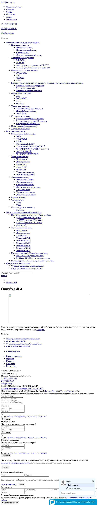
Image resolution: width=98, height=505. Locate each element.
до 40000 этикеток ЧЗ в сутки (29, 222)
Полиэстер (21, 169)
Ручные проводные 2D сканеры (30, 118)
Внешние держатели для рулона (30, 85)
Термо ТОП (21, 167)
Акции (9, 17)
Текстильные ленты (19, 177)
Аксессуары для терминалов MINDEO (33, 68)
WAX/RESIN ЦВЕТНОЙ (27, 154)
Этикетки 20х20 (23, 243)
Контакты (10, 14)
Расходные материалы (15, 131)
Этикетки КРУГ (23, 238)
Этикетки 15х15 (23, 240)
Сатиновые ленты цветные (28, 187)
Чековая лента (17, 200)
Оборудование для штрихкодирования (23, 42)
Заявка (4, 275)
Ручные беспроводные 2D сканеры (31, 121)
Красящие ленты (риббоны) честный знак (29, 253)
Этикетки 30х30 (23, 245)
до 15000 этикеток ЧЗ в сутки (29, 220)
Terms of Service (67, 391)
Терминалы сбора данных (22, 57)
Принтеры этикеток (20, 45)
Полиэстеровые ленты (26, 195)
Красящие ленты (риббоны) (23, 134)
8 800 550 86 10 (7, 381)
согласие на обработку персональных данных (27, 416)
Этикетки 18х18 (23, 248)
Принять (5, 467)
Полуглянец (21, 159)
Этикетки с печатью (25, 172)
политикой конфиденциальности (15, 463)
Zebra (18, 80)
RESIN (19, 141)
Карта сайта (11, 366)
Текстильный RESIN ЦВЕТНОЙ (30, 146)
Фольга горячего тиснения (22, 207)
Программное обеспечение (18, 263)
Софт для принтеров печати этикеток (27, 266)
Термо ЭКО (21, 164)
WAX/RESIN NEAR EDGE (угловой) (32, 149)
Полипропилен (23, 162)
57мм (18, 202)
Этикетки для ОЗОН (25, 174)
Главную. (40, 329)
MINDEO (20, 60)
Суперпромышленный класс (28, 55)
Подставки (21, 113)
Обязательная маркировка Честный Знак (23, 212)
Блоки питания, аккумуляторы (29, 108)
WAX (18, 136)
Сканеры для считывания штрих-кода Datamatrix (32, 261)
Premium (20, 210)
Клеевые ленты (23, 189)
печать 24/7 (21, 225)
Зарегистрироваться (9, 484)
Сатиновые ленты (24, 182)
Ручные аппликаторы (25, 88)
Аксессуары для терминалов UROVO (32, 65)
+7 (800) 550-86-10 (9, 28)
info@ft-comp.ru (8, 2)
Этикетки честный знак (21, 228)
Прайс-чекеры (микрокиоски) (24, 126)
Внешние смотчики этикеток (29, 90)
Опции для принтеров (21, 93)
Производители (13, 351)
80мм (18, 205)
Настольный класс (24, 47)
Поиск (4, 273)
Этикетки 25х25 (23, 250)
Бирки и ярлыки (18, 197)
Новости (10, 361)
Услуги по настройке (20, 128)
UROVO (20, 62)
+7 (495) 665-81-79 (9, 24)
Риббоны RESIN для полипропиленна (33, 258)
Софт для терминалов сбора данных (27, 268)
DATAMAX (21, 73)
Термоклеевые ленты (25, 192)
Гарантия (10, 9)
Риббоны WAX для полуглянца (30, 255)
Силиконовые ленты (25, 184)
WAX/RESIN (22, 139)
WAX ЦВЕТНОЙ (24, 151)
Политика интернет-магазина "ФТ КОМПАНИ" (22, 388)
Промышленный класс (26, 50)
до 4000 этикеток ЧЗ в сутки (28, 217)
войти (22, 484)
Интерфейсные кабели (26, 111)
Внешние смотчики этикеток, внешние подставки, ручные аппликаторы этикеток (47, 83)
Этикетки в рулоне (19, 156)
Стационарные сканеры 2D (28, 123)
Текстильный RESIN (25, 144)
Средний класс (22, 52)
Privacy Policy (51, 391)
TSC (18, 75)
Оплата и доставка (14, 7)
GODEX (20, 78)
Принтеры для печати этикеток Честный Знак (31, 215)
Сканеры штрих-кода (20, 116)
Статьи (9, 12)
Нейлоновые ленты (24, 179)
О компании (11, 19)
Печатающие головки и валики (25, 70)
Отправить (6, 419)
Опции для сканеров (20, 106)
